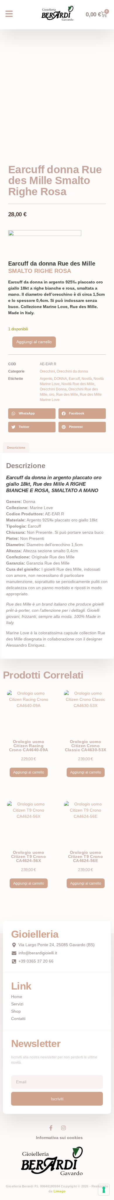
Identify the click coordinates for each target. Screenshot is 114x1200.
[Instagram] (63, 1128)
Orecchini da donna (72, 371)
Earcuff (74, 379)
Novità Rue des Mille (77, 384)
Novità (87, 379)
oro (51, 394)
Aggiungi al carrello (34, 341)
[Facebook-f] (51, 1128)
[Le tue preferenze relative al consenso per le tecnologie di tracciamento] (103, 1189)
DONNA (60, 379)
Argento (46, 379)
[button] (9, 14)
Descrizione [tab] (16, 447)
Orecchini (47, 371)
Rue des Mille (67, 394)
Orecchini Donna (53, 389)
